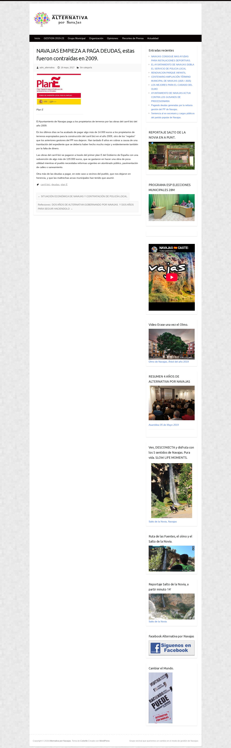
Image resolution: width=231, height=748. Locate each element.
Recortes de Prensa (133, 38)
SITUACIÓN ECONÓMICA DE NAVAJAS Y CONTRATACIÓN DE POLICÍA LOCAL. (83, 196)
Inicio (37, 38)
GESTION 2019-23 (54, 38)
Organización (96, 38)
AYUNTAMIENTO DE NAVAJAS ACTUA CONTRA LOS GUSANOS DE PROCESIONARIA (171, 97)
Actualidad (152, 38)
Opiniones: (113, 38)
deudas (55, 184)
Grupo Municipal (76, 38)
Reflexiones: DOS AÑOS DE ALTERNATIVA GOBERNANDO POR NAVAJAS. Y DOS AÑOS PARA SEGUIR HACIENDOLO (86, 206)
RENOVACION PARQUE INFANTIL (168, 72)
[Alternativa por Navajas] (61, 20)
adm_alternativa (47, 67)
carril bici (45, 184)
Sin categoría (86, 67)
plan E (64, 184)
